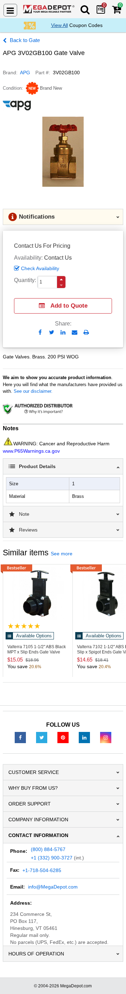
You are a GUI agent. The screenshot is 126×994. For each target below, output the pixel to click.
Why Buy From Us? (33, 788)
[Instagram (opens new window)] (105, 737)
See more (61, 553)
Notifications (37, 216)
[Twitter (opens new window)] (41, 737)
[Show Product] (24, 626)
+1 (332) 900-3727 (51, 858)
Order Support (29, 804)
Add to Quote (69, 305)
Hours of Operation (36, 954)
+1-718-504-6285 (41, 870)
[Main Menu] (10, 10)
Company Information (38, 819)
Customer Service (33, 772)
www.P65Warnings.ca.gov (31, 451)
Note (24, 514)
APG (25, 72)
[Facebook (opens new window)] (20, 737)
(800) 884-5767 (48, 849)
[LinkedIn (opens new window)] (84, 737)
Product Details (37, 466)
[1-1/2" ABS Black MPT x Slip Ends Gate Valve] (37, 593)
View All (59, 25)
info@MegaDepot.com (53, 887)
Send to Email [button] (75, 332)
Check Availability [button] (40, 268)
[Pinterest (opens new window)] (63, 737)
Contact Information (38, 835)
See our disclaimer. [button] (33, 391)
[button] (61, 279)
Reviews (28, 530)
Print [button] (86, 332)
